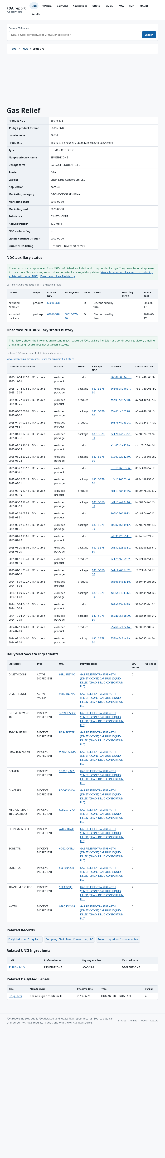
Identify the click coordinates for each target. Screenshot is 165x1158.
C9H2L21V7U (67, 810)
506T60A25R (66, 868)
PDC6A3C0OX (67, 790)
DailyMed (62, 5)
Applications (80, 5)
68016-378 (53, 303)
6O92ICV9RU (67, 848)
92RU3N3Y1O (67, 674)
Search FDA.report (19, 28)
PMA (121, 5)
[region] (82, 305)
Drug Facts (15, 996)
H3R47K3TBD (67, 732)
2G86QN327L (67, 771)
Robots (144, 1020)
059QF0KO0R (67, 906)
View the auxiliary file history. (57, 276)
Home (13, 48)
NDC (34, 5)
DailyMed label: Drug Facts (24, 939)
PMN (132, 5)
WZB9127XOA (67, 752)
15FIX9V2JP (65, 887)
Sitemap (132, 1020)
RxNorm (47, 5)
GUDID (96, 5)
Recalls (35, 14)
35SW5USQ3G (67, 713)
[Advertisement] (82, 80)
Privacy (122, 1020)
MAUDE (144, 5)
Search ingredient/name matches (118, 939)
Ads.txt (154, 1020)
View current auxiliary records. (23, 358)
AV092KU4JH (66, 829)
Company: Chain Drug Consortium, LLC (69, 939)
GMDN (109, 5)
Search (149, 35)
